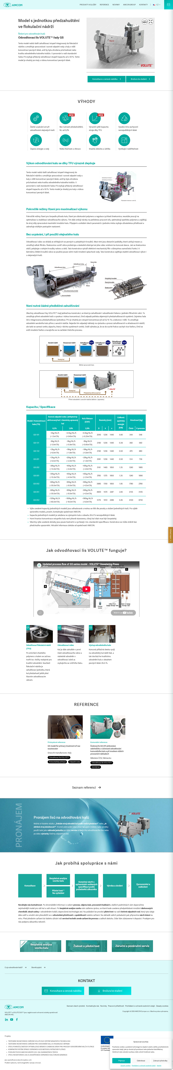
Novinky (116, 5)
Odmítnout (141, 1061)
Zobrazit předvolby (160, 1061)
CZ (157, 4)
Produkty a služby (88, 5)
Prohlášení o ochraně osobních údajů (144, 1066)
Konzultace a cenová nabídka (104, 79)
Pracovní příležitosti (116, 1006)
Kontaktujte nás (92, 1006)
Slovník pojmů (36, 967)
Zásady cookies (126, 1066)
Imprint (159, 1066)
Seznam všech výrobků (76, 1006)
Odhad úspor (171, 534)
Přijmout (121, 1061)
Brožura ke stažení (139, 79)
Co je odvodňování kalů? (14, 967)
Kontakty (143, 5)
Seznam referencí (84, 788)
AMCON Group (129, 5)
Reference (104, 5)
